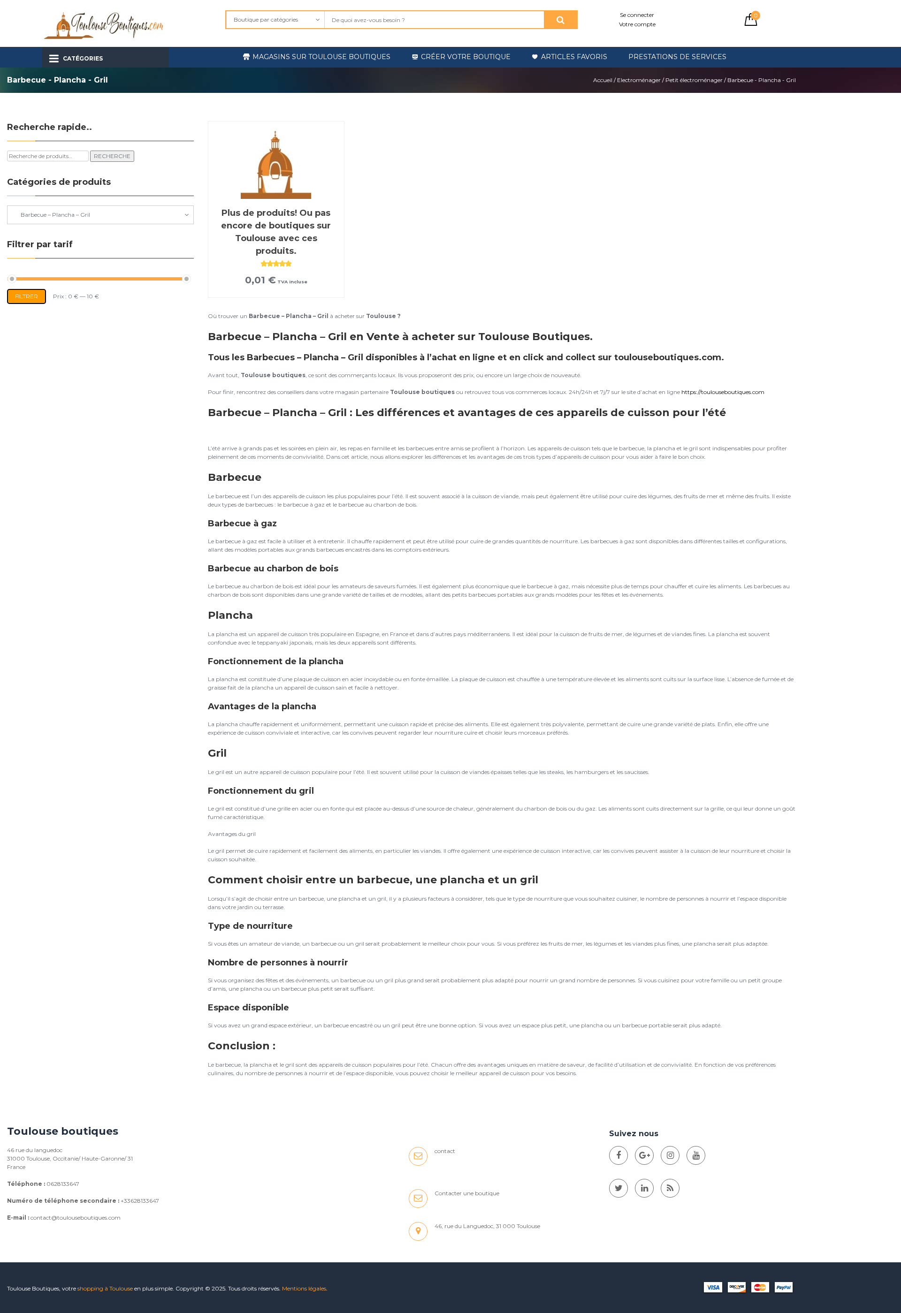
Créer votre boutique (466, 57)
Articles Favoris (574, 57)
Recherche (112, 155)
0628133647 (62, 1183)
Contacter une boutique (467, 1193)
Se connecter (637, 14)
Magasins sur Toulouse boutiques (321, 57)
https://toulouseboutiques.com (722, 391)
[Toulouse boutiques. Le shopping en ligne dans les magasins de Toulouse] (618, 1155)
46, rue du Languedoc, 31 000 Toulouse (487, 1226)
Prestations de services (677, 57)
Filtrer (26, 296)
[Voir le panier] (751, 23)
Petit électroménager (694, 79)
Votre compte (637, 24)
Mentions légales (304, 1288)
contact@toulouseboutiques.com (76, 1217)
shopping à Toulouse (105, 1288)
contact (445, 1150)
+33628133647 (140, 1200)
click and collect (559, 357)
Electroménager (639, 79)
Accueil (602, 79)
